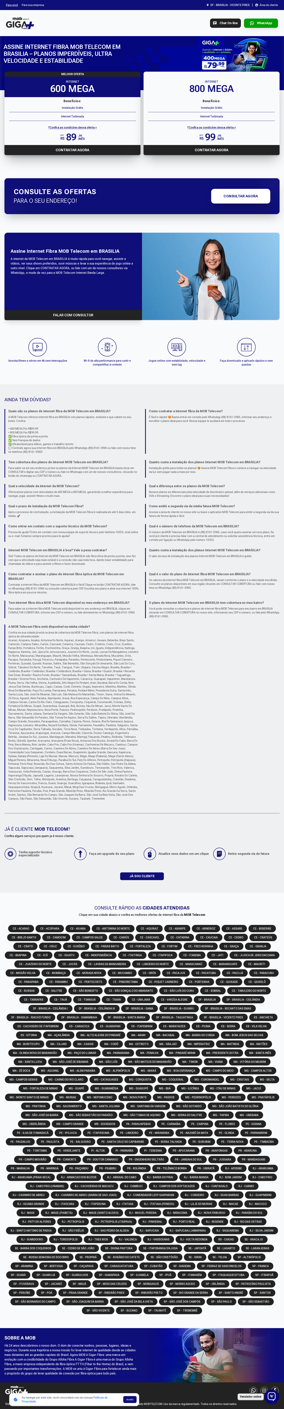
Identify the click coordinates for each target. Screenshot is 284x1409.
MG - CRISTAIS (239, 1079)
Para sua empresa (33, 5)
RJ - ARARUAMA (263, 1168)
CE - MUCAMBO (122, 973)
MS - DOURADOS (104, 1124)
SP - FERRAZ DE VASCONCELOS (221, 1266)
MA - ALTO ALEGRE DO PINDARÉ (101, 1035)
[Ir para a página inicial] (20, 23)
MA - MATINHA (230, 1044)
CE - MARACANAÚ (191, 964)
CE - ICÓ (42, 955)
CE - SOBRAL (213, 990)
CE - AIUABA (78, 928)
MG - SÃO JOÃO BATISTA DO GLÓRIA (235, 1106)
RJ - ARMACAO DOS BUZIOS (78, 1177)
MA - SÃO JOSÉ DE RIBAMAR (70, 1061)
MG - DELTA (267, 1079)
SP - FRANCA (260, 1266)
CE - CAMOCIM (56, 937)
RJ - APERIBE (233, 1168)
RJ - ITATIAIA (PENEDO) (159, 1203)
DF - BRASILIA (207, 999)
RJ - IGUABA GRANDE (30, 1203)
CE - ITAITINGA (132, 955)
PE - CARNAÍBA (171, 1124)
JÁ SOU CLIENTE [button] (142, 876)
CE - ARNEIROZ (205, 928)
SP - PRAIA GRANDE (75, 1292)
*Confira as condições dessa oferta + (72, 127)
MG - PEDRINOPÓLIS (198, 1097)
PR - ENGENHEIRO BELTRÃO (146, 1159)
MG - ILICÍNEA (190, 1088)
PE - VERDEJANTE (69, 1150)
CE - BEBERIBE (262, 928)
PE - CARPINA (199, 1124)
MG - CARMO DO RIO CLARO (65, 1079)
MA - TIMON (190, 1061)
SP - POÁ (46, 1292)
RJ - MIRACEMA (177, 1212)
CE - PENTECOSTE (90, 981)
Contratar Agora (72, 150)
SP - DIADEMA (182, 1266)
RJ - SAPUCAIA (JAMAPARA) (188, 1230)
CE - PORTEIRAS (199, 981)
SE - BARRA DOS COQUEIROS (33, 1248)
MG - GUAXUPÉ (138, 1088)
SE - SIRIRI (195, 1257)
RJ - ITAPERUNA (95, 1203)
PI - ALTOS (98, 1150)
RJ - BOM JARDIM (230, 1177)
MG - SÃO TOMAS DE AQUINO (141, 1115)
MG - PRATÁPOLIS (263, 1097)
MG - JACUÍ (253, 1088)
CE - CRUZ (50, 946)
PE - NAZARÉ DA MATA (194, 1132)
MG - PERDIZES (231, 1097)
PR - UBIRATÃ (205, 1168)
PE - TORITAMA (37, 1150)
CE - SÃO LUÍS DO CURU (179, 990)
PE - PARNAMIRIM (256, 1132)
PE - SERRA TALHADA (168, 1141)
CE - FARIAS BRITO (107, 946)
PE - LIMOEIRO (129, 1132)
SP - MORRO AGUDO (182, 1283)
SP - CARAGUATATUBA (118, 1266)
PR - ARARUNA (247, 1150)
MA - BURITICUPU (28, 1044)
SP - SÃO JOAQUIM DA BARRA (85, 1301)
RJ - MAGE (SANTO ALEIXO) (100, 1212)
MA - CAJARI (58, 1044)
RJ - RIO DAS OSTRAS (248, 1221)
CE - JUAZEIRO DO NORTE (35, 964)
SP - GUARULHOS (77, 1275)
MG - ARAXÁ (148, 1070)
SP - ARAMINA (24, 1266)
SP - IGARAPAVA (109, 1275)
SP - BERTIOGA (53, 1266)
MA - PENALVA (149, 1052)
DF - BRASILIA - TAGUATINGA (174, 1017)
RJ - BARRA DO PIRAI (160, 1177)
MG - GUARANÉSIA (106, 1088)
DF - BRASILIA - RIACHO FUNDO (31, 1017)
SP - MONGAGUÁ (148, 1283)
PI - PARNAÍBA (124, 1150)
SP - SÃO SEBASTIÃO (255, 1301)
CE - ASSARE (234, 928)
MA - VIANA (215, 1061)
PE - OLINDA (226, 1132)
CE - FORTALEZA (140, 946)
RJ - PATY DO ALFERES (36, 1221)
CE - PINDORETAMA (125, 981)
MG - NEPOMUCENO (99, 1097)
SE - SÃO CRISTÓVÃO (164, 1257)
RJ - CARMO (246, 1186)
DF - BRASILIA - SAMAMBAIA (79, 1017)
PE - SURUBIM (201, 1141)
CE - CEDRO (236, 937)
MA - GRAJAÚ (168, 1044)
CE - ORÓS (149, 973)
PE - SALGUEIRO (80, 1141)
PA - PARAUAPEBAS (138, 1124)
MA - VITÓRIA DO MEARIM (250, 1061)
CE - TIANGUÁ (87, 999)
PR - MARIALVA (20, 1168)
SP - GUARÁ (18, 1275)
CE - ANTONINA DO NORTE (113, 928)
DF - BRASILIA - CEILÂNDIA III (97, 1008)
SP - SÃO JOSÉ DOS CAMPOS (182, 1301)
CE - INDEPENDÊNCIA (98, 955)
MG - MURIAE (68, 1097)
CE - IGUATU (66, 955)
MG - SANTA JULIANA (106, 1106)
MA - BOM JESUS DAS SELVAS (244, 1035)
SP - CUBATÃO (153, 1266)
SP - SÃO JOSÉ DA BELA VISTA (134, 1301)
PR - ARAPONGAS (217, 1150)
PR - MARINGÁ (50, 1168)
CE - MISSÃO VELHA (22, 973)
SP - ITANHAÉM (192, 1275)
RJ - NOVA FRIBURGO (211, 1212)
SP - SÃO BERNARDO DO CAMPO (35, 1301)
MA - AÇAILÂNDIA (59, 1035)
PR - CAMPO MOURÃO (32, 1159)
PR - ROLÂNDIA (136, 1168)
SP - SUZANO (129, 1310)
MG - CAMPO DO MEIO (220, 1070)
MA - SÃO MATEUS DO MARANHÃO (150, 1061)
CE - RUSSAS (26, 990)
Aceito (129, 1399)
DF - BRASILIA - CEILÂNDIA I (50, 1008)
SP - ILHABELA (139, 1275)
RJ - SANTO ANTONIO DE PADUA (31, 1230)
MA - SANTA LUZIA (30, 1061)
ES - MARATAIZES (174, 1026)
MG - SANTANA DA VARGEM (148, 1106)
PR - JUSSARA (222, 1159)
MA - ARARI (138, 1035)
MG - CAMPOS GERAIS (23, 1079)
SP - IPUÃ (165, 1275)
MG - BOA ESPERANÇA (181, 1070)
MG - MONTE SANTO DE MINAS (29, 1097)
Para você (12, 5)
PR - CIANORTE (66, 1159)
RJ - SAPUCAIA (149, 1230)
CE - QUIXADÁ (229, 981)
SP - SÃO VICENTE (98, 1310)
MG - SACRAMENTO (69, 1106)
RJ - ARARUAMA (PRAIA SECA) (31, 1177)
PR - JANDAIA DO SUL (188, 1159)
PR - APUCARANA (184, 1150)
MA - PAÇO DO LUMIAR (82, 1052)
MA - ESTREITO (139, 1044)
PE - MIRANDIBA (159, 1132)
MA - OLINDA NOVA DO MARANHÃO (35, 1052)
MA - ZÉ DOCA (21, 1070)
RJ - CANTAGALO (217, 1186)
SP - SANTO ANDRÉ (231, 1292)
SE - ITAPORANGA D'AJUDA (160, 1248)
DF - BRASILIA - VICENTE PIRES (223, 1017)
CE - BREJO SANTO (24, 937)
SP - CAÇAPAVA (84, 1266)
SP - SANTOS (262, 1292)
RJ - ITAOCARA (64, 1203)
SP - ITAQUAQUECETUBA (228, 1275)
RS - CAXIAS (226, 1239)
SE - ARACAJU (254, 1239)
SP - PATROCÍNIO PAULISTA (253, 1283)
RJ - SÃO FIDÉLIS (73, 1230)
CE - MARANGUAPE (225, 964)
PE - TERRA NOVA (232, 1141)
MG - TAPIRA (221, 1115)
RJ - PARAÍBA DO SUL (249, 1212)
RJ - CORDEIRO (194, 1195)
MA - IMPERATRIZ (199, 1044)
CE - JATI (217, 955)
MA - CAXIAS (85, 1044)
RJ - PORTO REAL (184, 1221)
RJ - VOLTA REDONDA (193, 1239)
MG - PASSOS (165, 1097)
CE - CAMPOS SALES (90, 937)
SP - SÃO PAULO (221, 1301)
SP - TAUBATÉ (157, 1310)
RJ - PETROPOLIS (73, 1221)
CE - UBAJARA (141, 999)
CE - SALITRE (53, 990)
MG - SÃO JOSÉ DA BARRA (42, 1115)
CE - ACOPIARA (49, 928)
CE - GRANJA (258, 946)
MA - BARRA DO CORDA (200, 1035)
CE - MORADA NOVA (89, 973)
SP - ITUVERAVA (23, 1283)
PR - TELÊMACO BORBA (172, 1168)
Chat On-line (229, 23)
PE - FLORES (227, 1124)
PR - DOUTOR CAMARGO (102, 1159)
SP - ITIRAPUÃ (264, 1275)
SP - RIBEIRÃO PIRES (111, 1292)
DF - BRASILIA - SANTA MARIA (126, 1017)
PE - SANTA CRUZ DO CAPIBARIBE (122, 1141)
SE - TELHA (220, 1257)
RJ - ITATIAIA (124, 1203)
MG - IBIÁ (165, 1088)
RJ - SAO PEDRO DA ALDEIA (112, 1230)
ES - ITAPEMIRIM (141, 1026)
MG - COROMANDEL (207, 1079)
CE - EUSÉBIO (76, 946)
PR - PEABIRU (107, 1168)
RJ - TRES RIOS (98, 1239)
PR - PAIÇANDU (78, 1168)
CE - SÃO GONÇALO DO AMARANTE (131, 990)
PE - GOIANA (253, 1124)
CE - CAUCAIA (209, 937)
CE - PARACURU (264, 973)
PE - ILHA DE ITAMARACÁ (32, 1132)
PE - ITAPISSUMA (98, 1132)
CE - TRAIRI (113, 999)
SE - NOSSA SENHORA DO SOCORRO (46, 1257)
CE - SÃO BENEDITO (85, 990)
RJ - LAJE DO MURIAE (198, 1203)
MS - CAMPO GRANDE (70, 1124)
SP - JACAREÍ (53, 1283)
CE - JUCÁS (69, 964)
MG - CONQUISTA (140, 1079)
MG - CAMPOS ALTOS (258, 1070)
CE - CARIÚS (121, 937)
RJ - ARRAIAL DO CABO (121, 1177)
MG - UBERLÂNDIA (34, 1124)
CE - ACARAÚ (21, 928)
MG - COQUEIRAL (173, 1079)
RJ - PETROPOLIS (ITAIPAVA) (113, 1221)
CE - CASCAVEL (150, 937)
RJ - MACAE (230, 1203)
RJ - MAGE (28, 1212)
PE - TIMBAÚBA (264, 1141)
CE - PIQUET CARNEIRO (163, 981)
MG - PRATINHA (36, 1106)
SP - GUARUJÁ (46, 1275)
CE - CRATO (25, 946)
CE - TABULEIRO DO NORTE (249, 990)
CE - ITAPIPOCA (163, 955)
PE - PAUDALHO (20, 1141)
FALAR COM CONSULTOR (73, 315)
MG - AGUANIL (50, 1070)
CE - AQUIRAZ (149, 928)
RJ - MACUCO (258, 1203)
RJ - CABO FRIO (262, 1177)
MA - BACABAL (165, 1035)
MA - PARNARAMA (118, 1052)
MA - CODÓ (111, 1044)
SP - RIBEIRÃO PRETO (148, 1292)
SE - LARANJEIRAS (257, 1248)
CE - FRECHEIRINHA (200, 946)
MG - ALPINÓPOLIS (118, 1070)
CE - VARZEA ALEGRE (174, 999)
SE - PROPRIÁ (88, 1257)
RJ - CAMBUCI (133, 1186)
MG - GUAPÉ (76, 1088)
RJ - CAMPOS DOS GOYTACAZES (174, 1186)
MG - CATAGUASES (106, 1079)
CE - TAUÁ (60, 999)
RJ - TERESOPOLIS (66, 1239)
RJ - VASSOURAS (158, 1239)
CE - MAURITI (256, 964)
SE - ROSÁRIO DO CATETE (123, 1257)
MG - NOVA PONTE (135, 1097)
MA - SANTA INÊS (260, 1052)
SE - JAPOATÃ (197, 1248)
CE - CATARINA (179, 937)
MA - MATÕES (258, 1044)
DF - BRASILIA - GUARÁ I (179, 1008)
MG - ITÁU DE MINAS (223, 1088)
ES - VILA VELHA (256, 1026)
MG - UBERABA (249, 1115)
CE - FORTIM (169, 946)
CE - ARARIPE (177, 928)
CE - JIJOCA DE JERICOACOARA (254, 955)
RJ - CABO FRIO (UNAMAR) (47, 1186)
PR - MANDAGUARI (253, 1159)
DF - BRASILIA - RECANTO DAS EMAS (228, 1008)
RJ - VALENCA (128, 1239)
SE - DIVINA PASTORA (118, 1248)
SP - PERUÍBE (21, 1292)
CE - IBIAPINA (17, 955)
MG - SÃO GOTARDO (189, 1106)
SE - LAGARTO (226, 1248)
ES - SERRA (228, 1026)
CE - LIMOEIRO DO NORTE (153, 964)
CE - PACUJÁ (235, 973)
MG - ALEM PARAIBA (82, 1070)
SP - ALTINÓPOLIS (249, 1257)
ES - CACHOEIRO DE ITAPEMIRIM (38, 1026)
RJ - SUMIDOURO (32, 1239)
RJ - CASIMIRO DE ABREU (29, 1195)
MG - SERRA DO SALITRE (186, 1115)
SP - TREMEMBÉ (187, 1310)
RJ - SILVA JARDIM (261, 1230)
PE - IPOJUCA (68, 1132)
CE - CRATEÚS (263, 937)
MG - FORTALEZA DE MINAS (40, 1088)
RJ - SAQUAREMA (228, 1230)
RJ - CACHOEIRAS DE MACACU (94, 1186)
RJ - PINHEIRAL (152, 1221)
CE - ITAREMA (192, 955)
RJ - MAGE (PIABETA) (58, 1212)
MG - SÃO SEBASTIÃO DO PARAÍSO (91, 1115)
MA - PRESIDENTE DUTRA (222, 1052)
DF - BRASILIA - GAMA (139, 1008)
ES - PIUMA (203, 1026)
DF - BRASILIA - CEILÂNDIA (243, 999)
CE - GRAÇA (231, 946)
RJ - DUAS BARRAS (227, 1195)
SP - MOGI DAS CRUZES (112, 1283)
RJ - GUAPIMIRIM (260, 1195)
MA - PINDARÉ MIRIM (182, 1052)
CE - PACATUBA (206, 973)
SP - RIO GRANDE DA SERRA (190, 1292)
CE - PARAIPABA (28, 981)
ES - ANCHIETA (263, 1017)
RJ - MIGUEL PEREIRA (142, 1212)
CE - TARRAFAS (33, 999)
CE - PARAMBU (58, 981)
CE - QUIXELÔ (257, 981)
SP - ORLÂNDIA (215, 1283)
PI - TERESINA (153, 1150)
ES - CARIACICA (79, 1026)
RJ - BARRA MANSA (196, 1177)
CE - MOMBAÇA (56, 973)
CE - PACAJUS (176, 973)
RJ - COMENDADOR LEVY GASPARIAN (150, 1195)
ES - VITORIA (29, 1035)
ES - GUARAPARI (110, 1026)
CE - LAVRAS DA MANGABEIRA (107, 964)
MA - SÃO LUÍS (108, 1061)
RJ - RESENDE (215, 1221)
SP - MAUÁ (79, 1283)
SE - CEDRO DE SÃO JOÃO (78, 1248)
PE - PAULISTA (50, 1141)
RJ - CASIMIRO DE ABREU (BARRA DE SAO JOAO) (85, 1195)
